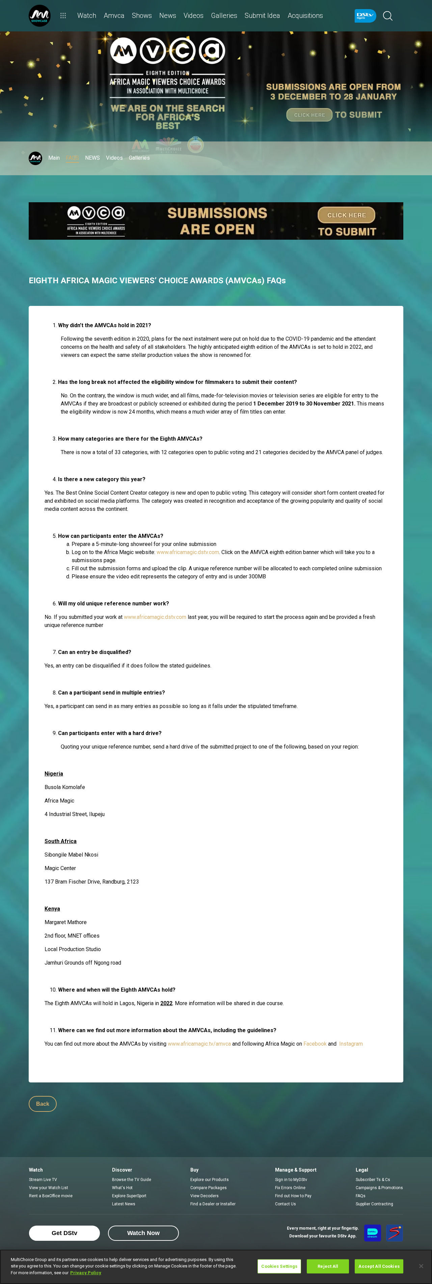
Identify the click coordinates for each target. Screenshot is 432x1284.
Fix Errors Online (290, 1187)
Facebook (315, 1044)
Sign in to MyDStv (291, 1179)
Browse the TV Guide (131, 1179)
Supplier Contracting (374, 1204)
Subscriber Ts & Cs (373, 1179)
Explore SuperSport (129, 1196)
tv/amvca (220, 1044)
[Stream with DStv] (372, 1233)
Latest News (123, 1204)
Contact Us (285, 1204)
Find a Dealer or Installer (213, 1204)
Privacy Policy (85, 1272)
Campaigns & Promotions (379, 1187)
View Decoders (204, 1196)
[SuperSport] (394, 1233)
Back (42, 1104)
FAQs (361, 1196)
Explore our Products (209, 1179)
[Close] (421, 1266)
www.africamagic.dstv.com (188, 552)
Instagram (351, 1044)
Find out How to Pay (293, 1196)
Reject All (328, 1266)
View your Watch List (48, 1187)
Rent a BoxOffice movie (51, 1196)
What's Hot (122, 1187)
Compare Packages (208, 1187)
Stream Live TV (43, 1179)
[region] (216, 1267)
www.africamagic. (188, 1044)
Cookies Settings (279, 1266)
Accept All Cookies (378, 1266)
